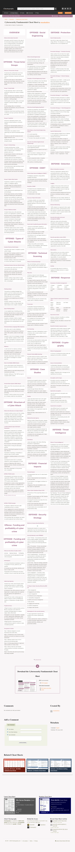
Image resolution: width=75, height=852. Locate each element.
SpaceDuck (54, 806)
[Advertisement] (37, 3)
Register (68, 13)
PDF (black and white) (46, 688)
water (65, 810)
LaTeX (42, 689)
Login (60, 13)
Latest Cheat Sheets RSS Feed (63, 840)
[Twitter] (65, 8)
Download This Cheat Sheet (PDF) (12, 16)
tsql (18, 812)
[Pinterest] (68, 8)
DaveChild (32, 824)
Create (22, 13)
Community (30, 13)
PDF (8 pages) (44, 682)
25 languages (21, 822)
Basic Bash (64, 820)
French (19, 824)
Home (6, 13)
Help (37, 13)
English (57, 727)
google (14, 824)
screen (56, 810)
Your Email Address (13, 732)
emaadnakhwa (56, 710)
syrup (59, 810)
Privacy (36, 840)
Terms (31, 840)
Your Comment (12, 734)
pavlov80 (55, 824)
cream (62, 810)
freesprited (19, 809)
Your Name (11, 729)
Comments (55, 16)
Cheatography (7, 820)
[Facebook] (63, 8)
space (53, 810)
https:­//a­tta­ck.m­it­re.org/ (10, 495)
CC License (25, 840)
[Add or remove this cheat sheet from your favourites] (71, 16)
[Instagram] (70, 8)
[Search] (55, 8)
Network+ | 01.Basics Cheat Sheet (36, 770)
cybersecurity (38, 659)
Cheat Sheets (14, 13)
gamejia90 (55, 820)
